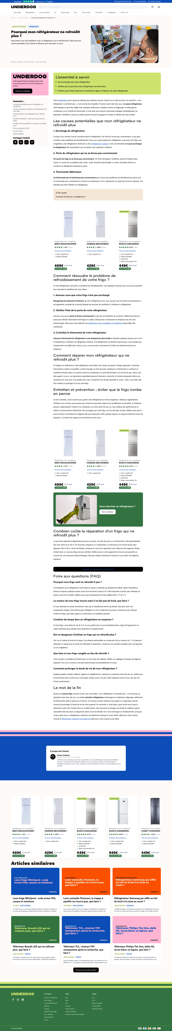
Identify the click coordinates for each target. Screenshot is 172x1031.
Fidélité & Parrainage (50, 1011)
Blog (66, 1000)
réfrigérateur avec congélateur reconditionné (105, 323)
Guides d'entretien (70, 1011)
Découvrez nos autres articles (86, 970)
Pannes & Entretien (23, 18)
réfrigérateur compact (100, 144)
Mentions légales (97, 1003)
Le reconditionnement (50, 1003)
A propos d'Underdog (50, 998)
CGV (93, 998)
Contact (67, 1006)
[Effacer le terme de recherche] (144, 8)
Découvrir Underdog (23, 91)
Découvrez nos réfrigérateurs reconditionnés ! (98, 569)
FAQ (66, 998)
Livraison (47, 1009)
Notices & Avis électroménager (74, 1014)
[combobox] (93, 7)
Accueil (13, 18)
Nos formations (48, 1017)
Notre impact (48, 1000)
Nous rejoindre (48, 1014)
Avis (66, 1003)
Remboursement (97, 1009)
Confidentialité (96, 1006)
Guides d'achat (69, 1009)
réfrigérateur (63, 100)
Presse (46, 1020)
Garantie (46, 1006)
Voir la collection (107, 512)
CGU (93, 1000)
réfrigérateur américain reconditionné (76, 719)
